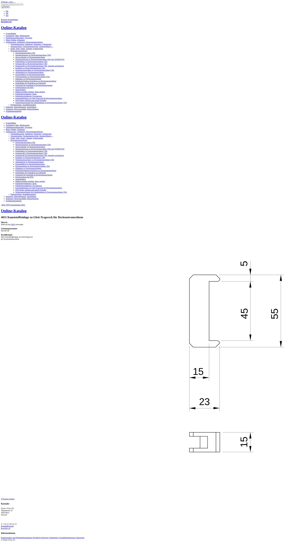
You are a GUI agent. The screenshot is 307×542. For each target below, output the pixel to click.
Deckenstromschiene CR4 (25, 53)
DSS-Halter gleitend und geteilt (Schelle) (30, 100)
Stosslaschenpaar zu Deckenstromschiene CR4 (33, 55)
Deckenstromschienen (19, 51)
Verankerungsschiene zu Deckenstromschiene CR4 (34, 70)
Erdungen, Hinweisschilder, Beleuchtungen (22, 109)
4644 (3, 205)
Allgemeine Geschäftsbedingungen (62, 538)
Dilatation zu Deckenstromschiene (28, 79)
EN (7, 16)
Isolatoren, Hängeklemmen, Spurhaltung (21, 107)
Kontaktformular (7, 526)
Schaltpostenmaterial (13, 111)
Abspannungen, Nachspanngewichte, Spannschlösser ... (32, 46)
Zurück (11, 499)
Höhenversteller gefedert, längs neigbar (30, 92)
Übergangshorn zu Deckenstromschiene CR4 (32, 77)
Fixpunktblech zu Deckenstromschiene (30, 75)
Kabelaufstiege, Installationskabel (23, 105)
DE (7, 11)
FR (7, 13)
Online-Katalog (14, 27)
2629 (13, 224)
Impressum (80, 538)
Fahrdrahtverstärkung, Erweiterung (28, 96)
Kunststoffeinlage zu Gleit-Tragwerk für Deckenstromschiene (38, 98)
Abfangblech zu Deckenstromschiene (29, 72)
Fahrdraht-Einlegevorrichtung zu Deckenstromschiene (35, 81)
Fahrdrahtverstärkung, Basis (26, 94)
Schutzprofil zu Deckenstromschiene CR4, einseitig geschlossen (39, 66)
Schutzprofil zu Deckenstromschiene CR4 (31, 64)
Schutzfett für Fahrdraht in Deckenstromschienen (33, 85)
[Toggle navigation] (14, 2)
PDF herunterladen (13, 205)
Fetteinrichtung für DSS (24, 88)
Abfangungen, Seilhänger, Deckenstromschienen (24, 42)
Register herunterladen (9, 20)
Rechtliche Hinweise (41, 538)
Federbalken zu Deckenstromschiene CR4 (31, 62)
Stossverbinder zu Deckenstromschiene (30, 57)
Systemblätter (11, 34)
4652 (23, 205)
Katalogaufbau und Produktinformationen (16, 538)
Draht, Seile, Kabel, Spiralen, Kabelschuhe (27, 49)
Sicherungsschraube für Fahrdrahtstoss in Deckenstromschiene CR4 (41, 103)
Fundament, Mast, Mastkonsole (18, 36)
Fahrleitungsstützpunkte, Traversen (19, 38)
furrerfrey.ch (5, 528)
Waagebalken (20, 90)
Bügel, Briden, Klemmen (15, 40)
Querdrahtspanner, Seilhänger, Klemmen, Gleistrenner (31, 44)
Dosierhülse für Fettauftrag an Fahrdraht (30, 83)
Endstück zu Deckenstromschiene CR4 (30, 68)
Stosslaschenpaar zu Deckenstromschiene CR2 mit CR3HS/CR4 (39, 59)
